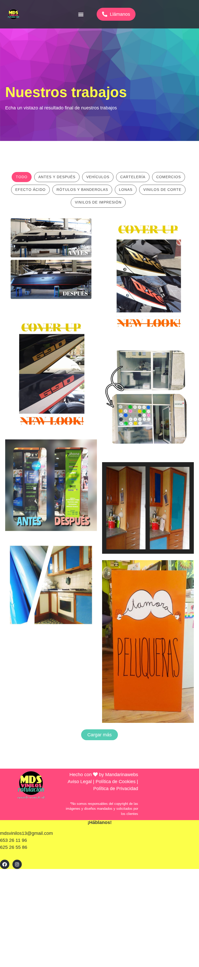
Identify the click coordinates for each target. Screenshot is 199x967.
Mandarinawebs (121, 774)
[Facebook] (4, 864)
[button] (81, 14)
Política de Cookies (116, 781)
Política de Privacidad (115, 788)
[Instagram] (17, 864)
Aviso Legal (80, 781)
